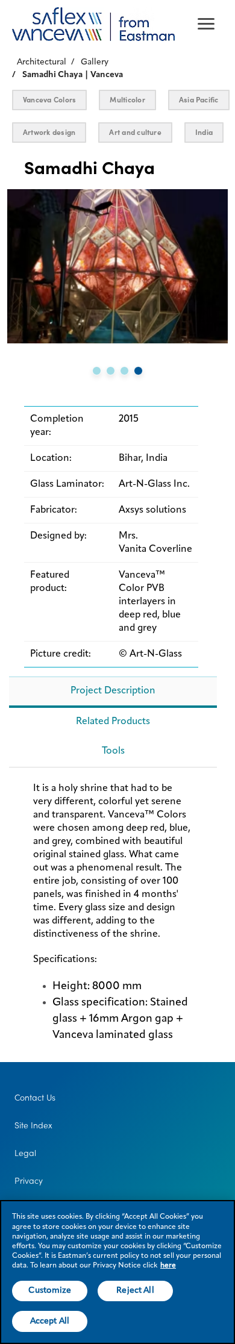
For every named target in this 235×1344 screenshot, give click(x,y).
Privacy (28, 1180)
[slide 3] (124, 370)
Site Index (33, 1125)
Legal (25, 1153)
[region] (117, 1272)
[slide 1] (96, 370)
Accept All (49, 1321)
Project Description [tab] (112, 691)
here (168, 1265)
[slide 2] (110, 370)
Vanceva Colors (49, 99)
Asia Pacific (199, 99)
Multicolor (127, 99)
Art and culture (135, 132)
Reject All (135, 1290)
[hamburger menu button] (206, 24)
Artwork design (49, 132)
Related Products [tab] (113, 722)
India (204, 132)
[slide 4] (138, 370)
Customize (49, 1290)
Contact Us (34, 1097)
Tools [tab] (113, 751)
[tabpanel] (113, 917)
